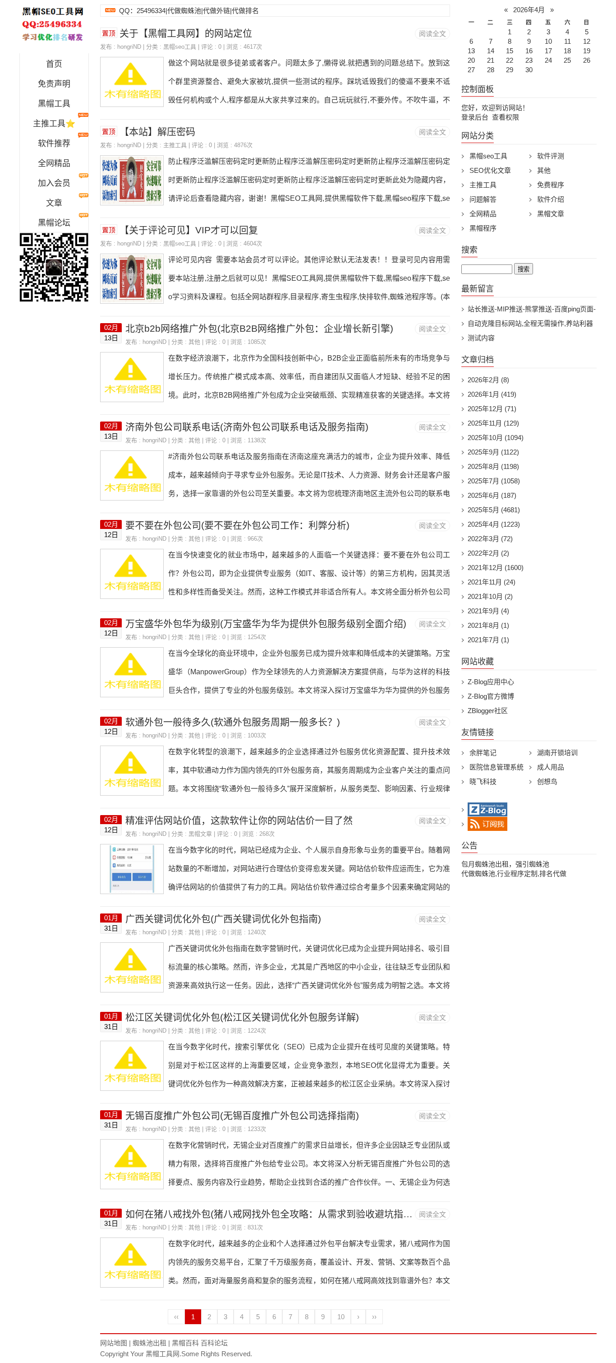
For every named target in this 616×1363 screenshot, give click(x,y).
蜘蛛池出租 (149, 1343)
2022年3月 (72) (490, 538)
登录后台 (474, 117)
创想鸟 (547, 781)
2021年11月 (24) (491, 582)
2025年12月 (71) (492, 409)
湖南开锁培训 (557, 752)
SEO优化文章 (490, 170)
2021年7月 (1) (488, 640)
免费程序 (550, 185)
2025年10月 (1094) (496, 437)
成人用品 (550, 767)
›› (374, 1317)
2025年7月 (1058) (494, 481)
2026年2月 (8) (488, 380)
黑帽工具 (54, 103)
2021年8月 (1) (488, 625)
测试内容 (481, 338)
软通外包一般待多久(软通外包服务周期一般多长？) (232, 722)
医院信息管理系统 (496, 767)
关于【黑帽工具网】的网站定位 (186, 33)
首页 (54, 64)
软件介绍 (550, 199)
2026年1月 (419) (492, 394)
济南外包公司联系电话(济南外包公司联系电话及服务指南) (246, 427)
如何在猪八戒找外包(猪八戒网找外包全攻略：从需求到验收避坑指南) (270, 1214)
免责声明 (54, 83)
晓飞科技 (482, 781)
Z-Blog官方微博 (491, 696)
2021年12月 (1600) (496, 567)
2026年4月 (529, 10)
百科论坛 (214, 1343)
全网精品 (54, 163)
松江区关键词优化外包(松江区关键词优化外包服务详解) (242, 1017)
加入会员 (54, 183)
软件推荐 (54, 143)
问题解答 (482, 199)
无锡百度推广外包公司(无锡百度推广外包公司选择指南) (242, 1115)
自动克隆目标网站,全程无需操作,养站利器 (530, 323)
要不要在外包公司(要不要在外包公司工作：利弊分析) (237, 525)
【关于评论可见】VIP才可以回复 (189, 230)
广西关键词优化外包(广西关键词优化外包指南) (223, 918)
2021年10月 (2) (490, 596)
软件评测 (550, 156)
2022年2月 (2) (488, 553)
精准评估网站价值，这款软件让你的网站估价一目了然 (239, 820)
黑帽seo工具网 (54, 29)
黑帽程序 (482, 228)
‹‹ (176, 1317)
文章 (54, 203)
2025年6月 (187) (492, 495)
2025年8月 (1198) (493, 466)
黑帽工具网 (162, 1354)
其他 (194, 341)
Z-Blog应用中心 (491, 682)
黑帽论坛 (54, 222)
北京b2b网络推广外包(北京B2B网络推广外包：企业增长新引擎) (259, 328)
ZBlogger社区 (488, 710)
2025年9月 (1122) (493, 452)
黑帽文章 (200, 833)
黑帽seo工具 (179, 46)
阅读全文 (432, 33)
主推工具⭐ (54, 123)
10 (341, 1317)
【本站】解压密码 (157, 131)
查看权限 (505, 117)
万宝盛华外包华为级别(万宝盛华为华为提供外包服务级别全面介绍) (265, 623)
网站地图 (113, 1343)
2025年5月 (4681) (494, 510)
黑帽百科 (185, 1343)
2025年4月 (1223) (494, 524)
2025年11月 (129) (493, 423)
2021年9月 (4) (488, 611)
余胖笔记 (482, 752)
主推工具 (175, 145)
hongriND (129, 46)
